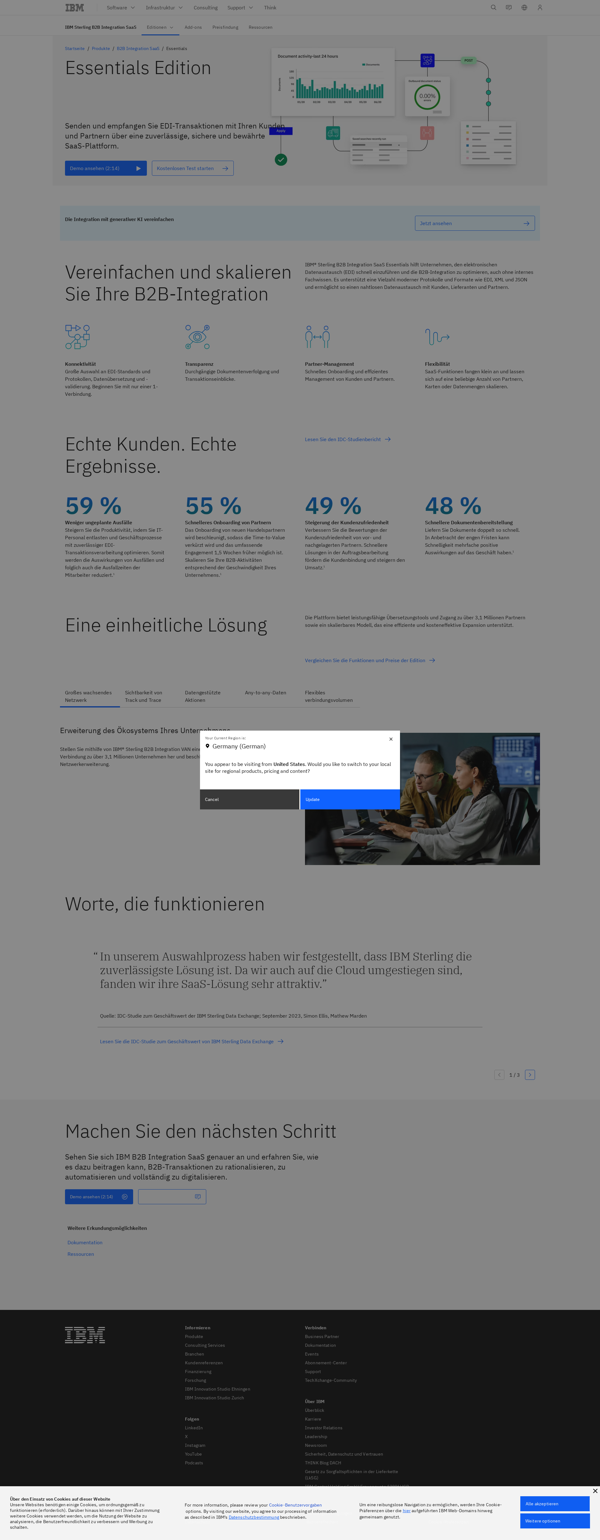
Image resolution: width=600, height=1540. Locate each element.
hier (407, 1510)
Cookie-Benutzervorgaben (295, 1505)
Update (313, 799)
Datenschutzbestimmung (254, 1517)
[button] (595, 1491)
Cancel (212, 799)
